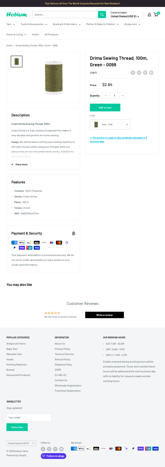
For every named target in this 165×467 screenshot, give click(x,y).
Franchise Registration (68, 390)
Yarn (8, 24)
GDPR (58, 369)
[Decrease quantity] (105, 95)
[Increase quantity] (123, 95)
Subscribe (17, 427)
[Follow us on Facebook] (43, 449)
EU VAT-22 (60, 374)
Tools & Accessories (32, 24)
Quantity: (95, 95)
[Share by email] (151, 72)
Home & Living (14, 34)
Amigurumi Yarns (16, 343)
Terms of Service (64, 353)
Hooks (10, 359)
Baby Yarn (12, 348)
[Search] (102, 14)
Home (9, 45)
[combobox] (110, 124)
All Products (51, 34)
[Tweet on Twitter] (145, 72)
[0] (156, 14)
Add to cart (105, 107)
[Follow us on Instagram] (49, 449)
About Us (60, 343)
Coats (93, 72)
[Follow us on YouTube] (61, 449)
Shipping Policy (63, 364)
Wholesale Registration (68, 385)
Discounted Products (18, 374)
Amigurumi (130, 24)
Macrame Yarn (14, 353)
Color (92, 115)
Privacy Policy (62, 348)
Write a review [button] (104, 314)
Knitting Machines (16, 364)
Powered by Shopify (16, 455)
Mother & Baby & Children (100, 24)
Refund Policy (62, 359)
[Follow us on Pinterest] (55, 449)
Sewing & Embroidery (65, 24)
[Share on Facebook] (133, 72)
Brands (10, 369)
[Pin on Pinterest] (139, 72)
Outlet (35, 34)
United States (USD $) (18, 443)
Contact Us (61, 380)
